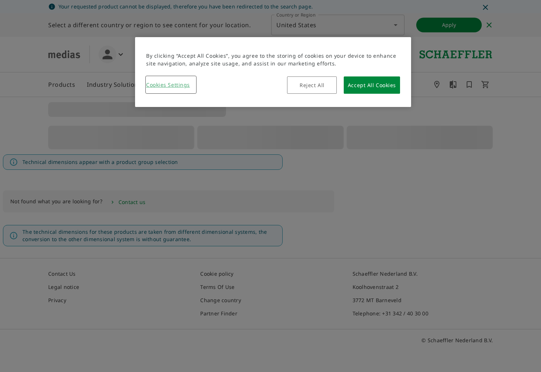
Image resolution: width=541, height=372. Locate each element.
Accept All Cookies (372, 85)
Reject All (312, 85)
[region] (273, 72)
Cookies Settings (168, 84)
